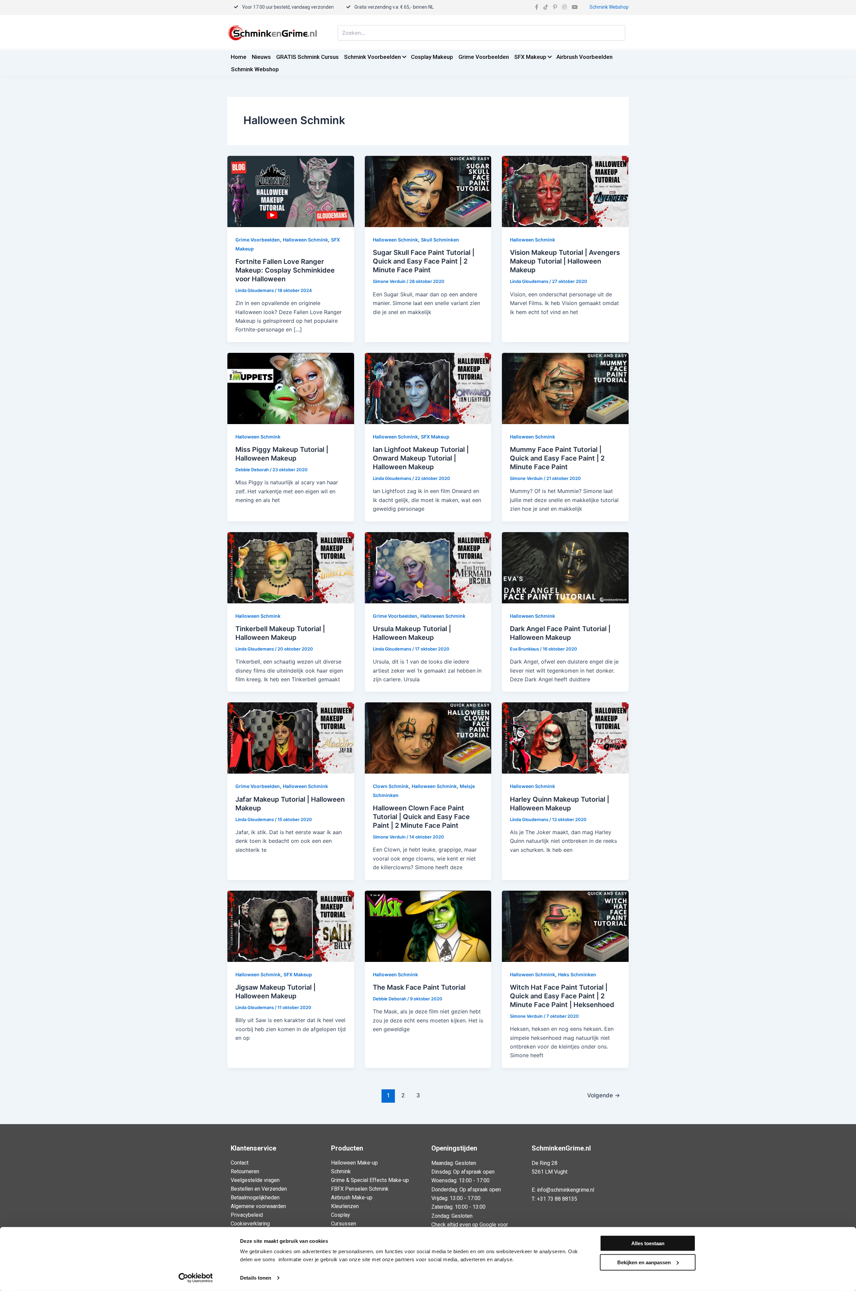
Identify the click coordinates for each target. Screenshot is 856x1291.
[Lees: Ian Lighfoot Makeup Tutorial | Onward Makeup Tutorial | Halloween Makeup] (428, 388)
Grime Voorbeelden (257, 239)
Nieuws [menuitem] (261, 57)
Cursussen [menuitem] (343, 1223)
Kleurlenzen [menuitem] (345, 1206)
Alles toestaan (647, 1243)
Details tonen (255, 1278)
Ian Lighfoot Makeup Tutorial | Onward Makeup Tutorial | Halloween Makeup (421, 458)
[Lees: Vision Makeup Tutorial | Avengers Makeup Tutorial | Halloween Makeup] (565, 191)
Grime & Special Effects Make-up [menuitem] (370, 1180)
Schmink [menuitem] (341, 1171)
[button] (404, 57)
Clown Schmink (391, 786)
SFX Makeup (435, 436)
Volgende (603, 1095)
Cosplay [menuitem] (340, 1215)
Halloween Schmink (305, 239)
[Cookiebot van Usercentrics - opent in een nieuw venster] (196, 1278)
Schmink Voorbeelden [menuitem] (372, 57)
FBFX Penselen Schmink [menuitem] (360, 1189)
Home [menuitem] (238, 57)
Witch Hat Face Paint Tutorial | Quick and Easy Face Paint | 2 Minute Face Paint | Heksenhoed (562, 996)
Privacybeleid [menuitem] (247, 1215)
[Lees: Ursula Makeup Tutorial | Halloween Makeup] (428, 567)
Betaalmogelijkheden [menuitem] (255, 1197)
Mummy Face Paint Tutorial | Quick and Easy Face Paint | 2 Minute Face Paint (557, 458)
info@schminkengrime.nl (565, 1190)
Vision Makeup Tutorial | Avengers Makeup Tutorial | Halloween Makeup (565, 261)
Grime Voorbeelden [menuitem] (483, 57)
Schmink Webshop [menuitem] (255, 69)
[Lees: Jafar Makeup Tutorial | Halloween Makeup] (290, 737)
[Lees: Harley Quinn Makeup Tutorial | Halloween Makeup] (565, 737)
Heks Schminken (577, 974)
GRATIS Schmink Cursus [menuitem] (307, 57)
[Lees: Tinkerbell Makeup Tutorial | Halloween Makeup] (290, 567)
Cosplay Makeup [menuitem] (432, 57)
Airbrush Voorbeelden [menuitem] (584, 57)
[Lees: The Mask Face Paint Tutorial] (428, 925)
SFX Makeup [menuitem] (530, 57)
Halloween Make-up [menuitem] (354, 1163)
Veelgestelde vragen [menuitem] (255, 1180)
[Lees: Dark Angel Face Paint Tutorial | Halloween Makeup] (565, 567)
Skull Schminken (440, 239)
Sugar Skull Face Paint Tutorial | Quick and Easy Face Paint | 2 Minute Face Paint (423, 261)
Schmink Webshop (609, 7)
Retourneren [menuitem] (245, 1171)
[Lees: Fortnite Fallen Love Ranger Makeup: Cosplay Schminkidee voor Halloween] (290, 191)
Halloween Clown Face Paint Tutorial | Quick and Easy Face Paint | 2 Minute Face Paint (421, 816)
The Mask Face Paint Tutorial (419, 987)
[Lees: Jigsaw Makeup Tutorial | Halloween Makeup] (290, 925)
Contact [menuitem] (239, 1163)
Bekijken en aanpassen (644, 1262)
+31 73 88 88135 (557, 1199)
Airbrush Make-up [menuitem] (351, 1197)
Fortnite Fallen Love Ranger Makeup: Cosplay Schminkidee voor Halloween (285, 270)
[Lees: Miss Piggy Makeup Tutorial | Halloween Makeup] (290, 388)
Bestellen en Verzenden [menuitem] (259, 1189)
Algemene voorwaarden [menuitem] (258, 1206)
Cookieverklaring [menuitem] (250, 1223)
